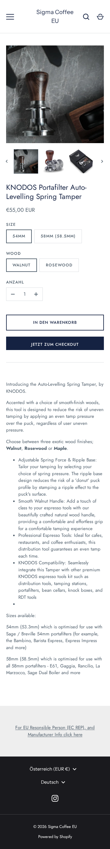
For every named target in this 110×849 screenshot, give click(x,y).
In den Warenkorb (55, 322)
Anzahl (15, 282)
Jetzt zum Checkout (55, 344)
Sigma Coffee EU (55, 16)
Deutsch (50, 782)
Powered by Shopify (55, 837)
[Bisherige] (7, 161)
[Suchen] (86, 16)
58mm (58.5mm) (58, 236)
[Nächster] (102, 161)
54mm (19, 236)
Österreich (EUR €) (50, 769)
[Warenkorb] (100, 16)
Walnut (22, 265)
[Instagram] (55, 798)
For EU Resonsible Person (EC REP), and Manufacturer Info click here (55, 731)
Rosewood (59, 265)
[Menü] (10, 16)
